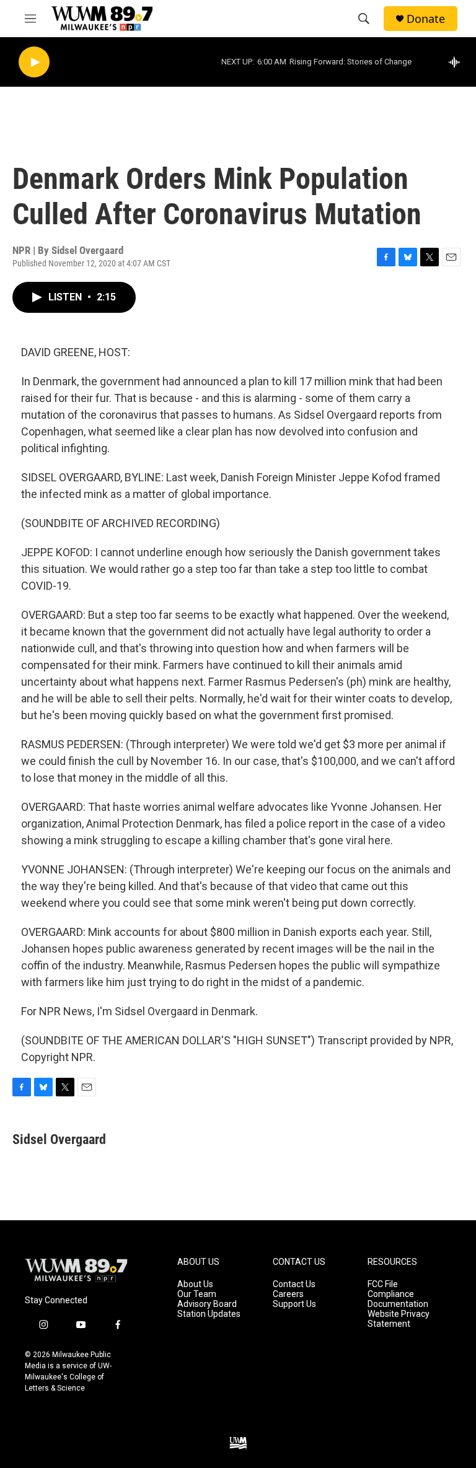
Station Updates (208, 1314)
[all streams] (457, 62)
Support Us (294, 1304)
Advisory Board (207, 1304)
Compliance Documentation (398, 1299)
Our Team (196, 1294)
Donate (426, 18)
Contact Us (294, 1284)
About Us (195, 1284)
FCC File (383, 1284)
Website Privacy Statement (399, 1319)
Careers (288, 1294)
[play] (34, 62)
